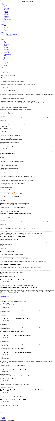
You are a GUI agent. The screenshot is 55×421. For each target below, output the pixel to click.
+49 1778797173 (9, 33)
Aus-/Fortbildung (6, 27)
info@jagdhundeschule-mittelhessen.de (13, 34)
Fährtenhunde (7, 13)
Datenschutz (3, 418)
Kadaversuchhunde (7, 50)
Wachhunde (6, 12)
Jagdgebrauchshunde (6, 8)
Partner (4, 6)
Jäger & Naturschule (4, 24)
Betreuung (5, 20)
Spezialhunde (5, 45)
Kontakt (3, 416)
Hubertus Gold (5, 29)
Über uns (3, 4)
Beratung (5, 7)
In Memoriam (5, 23)
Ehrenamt (3, 31)
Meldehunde (6, 11)
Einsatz (3, 21)
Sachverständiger (4, 63)
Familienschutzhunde (6, 16)
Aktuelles (3, 32)
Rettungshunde (7, 14)
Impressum (3, 417)
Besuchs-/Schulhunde (6, 17)
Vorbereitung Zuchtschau (7, 18)
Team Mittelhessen (6, 5)
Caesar (4, 22)
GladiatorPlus (5, 30)
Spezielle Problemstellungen (7, 19)
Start (2, 3)
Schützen (5, 25)
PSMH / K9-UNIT (7, 10)
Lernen (4, 26)
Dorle (4, 58)
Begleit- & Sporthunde (6, 9)
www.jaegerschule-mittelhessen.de (4, 227)
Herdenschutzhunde (6, 15)
